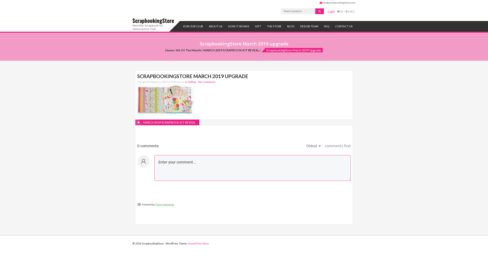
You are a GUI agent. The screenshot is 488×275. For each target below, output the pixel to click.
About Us (215, 26)
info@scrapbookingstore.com (339, 2)
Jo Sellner (190, 81)
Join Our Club (193, 26)
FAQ (326, 26)
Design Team (309, 26)
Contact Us (344, 26)
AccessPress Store (198, 243)
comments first (338, 146)
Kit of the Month (188, 50)
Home (169, 50)
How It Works (238, 26)
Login (331, 11)
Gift (258, 26)
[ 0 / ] (347, 11)
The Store (274, 26)
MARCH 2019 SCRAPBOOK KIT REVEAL (231, 50)
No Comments (207, 81)
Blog (291, 26)
